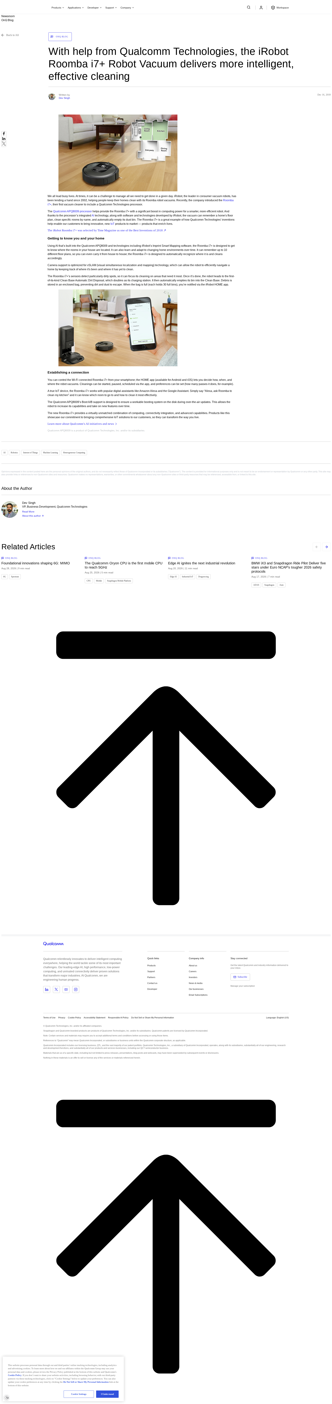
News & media (195, 983)
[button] (152, 1017)
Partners (151, 977)
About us (193, 965)
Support (151, 971)
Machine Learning (50, 452)
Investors (193, 977)
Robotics (14, 452)
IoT (112, 223)
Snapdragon (269, 585)
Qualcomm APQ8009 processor (72, 211)
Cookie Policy (74, 1017)
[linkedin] (4, 140)
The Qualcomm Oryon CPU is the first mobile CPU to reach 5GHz (123, 565)
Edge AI (173, 576)
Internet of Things (30, 452)
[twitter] (4, 145)
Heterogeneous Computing (74, 452)
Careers (192, 971)
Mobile (99, 581)
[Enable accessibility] (6, 1397)
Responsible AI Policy (118, 1017)
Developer (152, 989)
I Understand (107, 1394)
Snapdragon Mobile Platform (119, 581)
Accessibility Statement (94, 1017)
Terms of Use (49, 1017)
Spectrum (15, 576)
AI (93, 215)
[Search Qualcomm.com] (249, 7)
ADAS (256, 585)
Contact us (152, 983)
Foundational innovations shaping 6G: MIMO (35, 563)
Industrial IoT (187, 576)
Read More (28, 511)
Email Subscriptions (198, 995)
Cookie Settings (78, 1394)
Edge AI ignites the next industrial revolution (201, 563)
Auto (281, 585)
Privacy (61, 1017)
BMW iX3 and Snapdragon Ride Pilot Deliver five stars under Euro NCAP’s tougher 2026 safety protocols (288, 567)
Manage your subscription (242, 986)
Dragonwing (203, 576)
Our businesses (196, 989)
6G (4, 576)
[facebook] (4, 135)
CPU (89, 581)
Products (151, 965)
